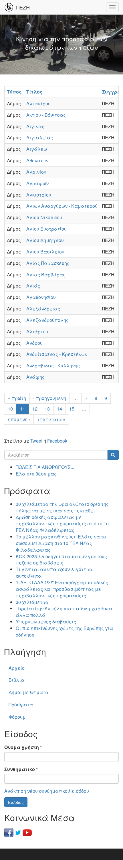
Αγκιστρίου (38, 194)
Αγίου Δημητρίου (45, 240)
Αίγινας (35, 126)
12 (34, 408)
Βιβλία (16, 680)
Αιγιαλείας (39, 137)
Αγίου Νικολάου (44, 217)
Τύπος (14, 91)
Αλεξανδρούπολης (47, 320)
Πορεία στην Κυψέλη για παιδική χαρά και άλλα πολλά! (64, 611)
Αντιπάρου (38, 103)
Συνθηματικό (21, 769)
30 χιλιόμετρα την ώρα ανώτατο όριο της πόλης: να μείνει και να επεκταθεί (62, 507)
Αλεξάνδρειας (43, 308)
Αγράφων (37, 183)
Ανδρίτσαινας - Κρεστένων (56, 354)
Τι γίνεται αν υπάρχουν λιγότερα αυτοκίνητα (54, 572)
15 (71, 408)
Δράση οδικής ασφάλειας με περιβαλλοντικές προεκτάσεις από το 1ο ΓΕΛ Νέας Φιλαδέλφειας (62, 524)
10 (10, 408)
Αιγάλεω (36, 149)
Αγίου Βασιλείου (45, 251)
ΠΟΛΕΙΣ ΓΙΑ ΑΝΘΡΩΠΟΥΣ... (45, 467)
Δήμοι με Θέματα (29, 692)
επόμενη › (19, 419)
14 (59, 408)
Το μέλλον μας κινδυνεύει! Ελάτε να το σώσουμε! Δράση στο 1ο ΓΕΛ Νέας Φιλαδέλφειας (61, 543)
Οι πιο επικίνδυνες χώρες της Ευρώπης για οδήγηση (64, 631)
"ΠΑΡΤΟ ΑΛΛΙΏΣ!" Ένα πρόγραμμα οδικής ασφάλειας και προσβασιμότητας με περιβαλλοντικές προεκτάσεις (62, 589)
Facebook (57, 440)
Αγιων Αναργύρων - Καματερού (62, 206)
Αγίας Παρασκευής (48, 263)
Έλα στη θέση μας (36, 473)
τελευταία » (51, 419)
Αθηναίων (37, 160)
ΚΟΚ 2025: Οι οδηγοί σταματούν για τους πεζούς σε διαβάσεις (61, 559)
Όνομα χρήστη (23, 747)
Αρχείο (17, 668)
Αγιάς (33, 285)
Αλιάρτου (37, 331)
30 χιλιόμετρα (32, 602)
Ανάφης (35, 377)
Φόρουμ (17, 717)
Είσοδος (16, 802)
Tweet (36, 440)
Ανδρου (34, 343)
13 (47, 408)
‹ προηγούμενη (49, 398)
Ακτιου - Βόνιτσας (46, 115)
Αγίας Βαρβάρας (46, 274)
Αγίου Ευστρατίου (46, 228)
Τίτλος (34, 91)
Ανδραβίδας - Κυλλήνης (53, 365)
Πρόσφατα (21, 704)
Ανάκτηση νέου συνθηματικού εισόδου (46, 791)
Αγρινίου (36, 172)
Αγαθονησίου (41, 297)
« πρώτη (17, 398)
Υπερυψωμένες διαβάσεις (46, 621)
